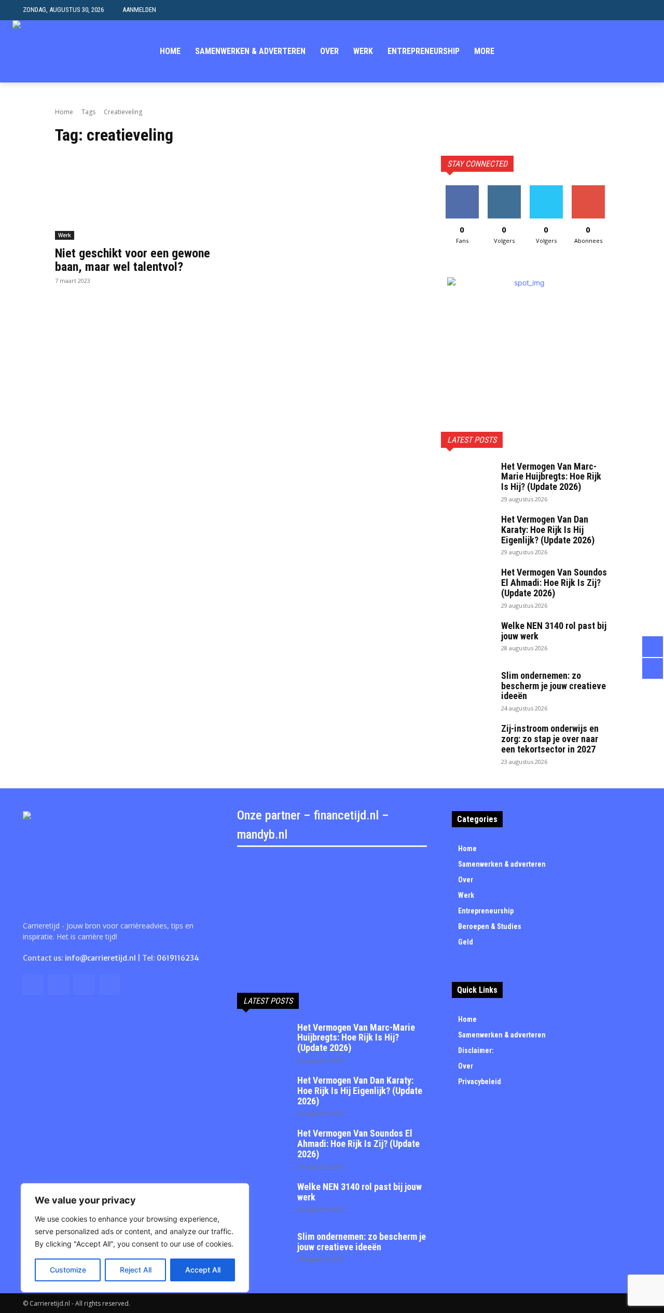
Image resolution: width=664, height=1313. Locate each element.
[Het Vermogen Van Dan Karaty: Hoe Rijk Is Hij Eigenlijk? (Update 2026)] (467, 532)
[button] (633, 10)
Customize (68, 1269)
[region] (135, 1237)
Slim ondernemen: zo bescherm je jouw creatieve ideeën (553, 686)
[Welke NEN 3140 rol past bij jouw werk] (467, 639)
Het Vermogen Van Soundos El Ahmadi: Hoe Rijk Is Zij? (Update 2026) (554, 582)
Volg (504, 189)
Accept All (202, 1269)
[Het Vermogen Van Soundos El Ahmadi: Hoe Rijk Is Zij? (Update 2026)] (467, 585)
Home (64, 111)
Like (462, 189)
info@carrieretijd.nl (100, 958)
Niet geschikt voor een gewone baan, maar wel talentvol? (132, 260)
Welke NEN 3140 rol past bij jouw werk (553, 630)
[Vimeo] (629, 52)
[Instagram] (598, 52)
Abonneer (588, 189)
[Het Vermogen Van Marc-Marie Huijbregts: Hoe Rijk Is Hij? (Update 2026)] (467, 479)
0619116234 (178, 958)
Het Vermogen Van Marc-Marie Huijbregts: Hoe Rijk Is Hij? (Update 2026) (551, 477)
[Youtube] (646, 52)
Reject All (135, 1269)
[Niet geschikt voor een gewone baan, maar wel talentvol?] (139, 198)
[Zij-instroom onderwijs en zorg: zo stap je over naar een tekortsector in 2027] (467, 741)
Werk (64, 235)
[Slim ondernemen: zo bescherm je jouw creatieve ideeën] (467, 689)
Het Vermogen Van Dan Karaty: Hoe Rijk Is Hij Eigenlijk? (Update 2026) (547, 529)
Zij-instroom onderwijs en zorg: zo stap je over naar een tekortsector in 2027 (550, 739)
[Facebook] (582, 52)
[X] (614, 52)
